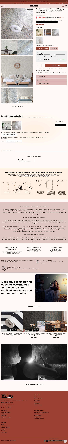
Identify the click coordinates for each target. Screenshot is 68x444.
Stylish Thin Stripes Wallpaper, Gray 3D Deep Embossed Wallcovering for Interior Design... (23, 132)
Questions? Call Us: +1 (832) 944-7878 (17, 3)
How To (35, 397)
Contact (3, 430)
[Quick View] (4, 329)
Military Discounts (37, 415)
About (2, 424)
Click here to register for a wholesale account (47, 21)
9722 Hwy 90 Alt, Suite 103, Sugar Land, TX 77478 (17, 400)
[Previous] (2, 325)
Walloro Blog (37, 402)
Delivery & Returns (51, 68)
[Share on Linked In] (18, 106)
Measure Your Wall (38, 398)
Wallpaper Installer (38, 405)
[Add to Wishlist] (19, 329)
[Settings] (63, 6)
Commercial (36, 403)
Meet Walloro (4, 415)
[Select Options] (22, 329)
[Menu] (2, 6)
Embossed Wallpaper (6, 417)
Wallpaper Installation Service (52, 3)
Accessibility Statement (39, 418)
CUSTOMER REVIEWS (8, 151)
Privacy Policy (4, 426)
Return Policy (4, 432)
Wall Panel (3, 414)
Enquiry (60, 68)
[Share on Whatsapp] (20, 106)
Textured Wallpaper (5, 412)
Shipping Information (38, 414)
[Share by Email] (22, 106)
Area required (40, 53)
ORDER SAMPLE (54, 48)
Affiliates (3, 429)
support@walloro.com (9, 405)
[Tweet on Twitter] (15, 106)
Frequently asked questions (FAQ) (41, 412)
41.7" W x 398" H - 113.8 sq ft (42, 48)
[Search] (4, 6)
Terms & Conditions (5, 427)
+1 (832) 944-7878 (9, 402)
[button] (65, 6)
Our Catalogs (37, 400)
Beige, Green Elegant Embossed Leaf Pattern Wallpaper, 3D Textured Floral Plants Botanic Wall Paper (44, 334)
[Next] (66, 325)
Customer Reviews (38, 417)
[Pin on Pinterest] (17, 106)
